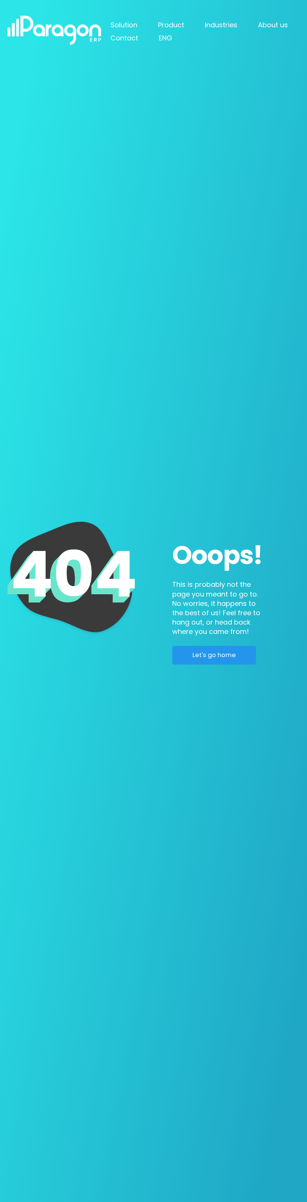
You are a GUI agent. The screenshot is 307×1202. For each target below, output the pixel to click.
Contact (124, 38)
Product (171, 25)
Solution (123, 25)
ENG (165, 38)
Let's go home (214, 655)
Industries (221, 25)
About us (273, 25)
